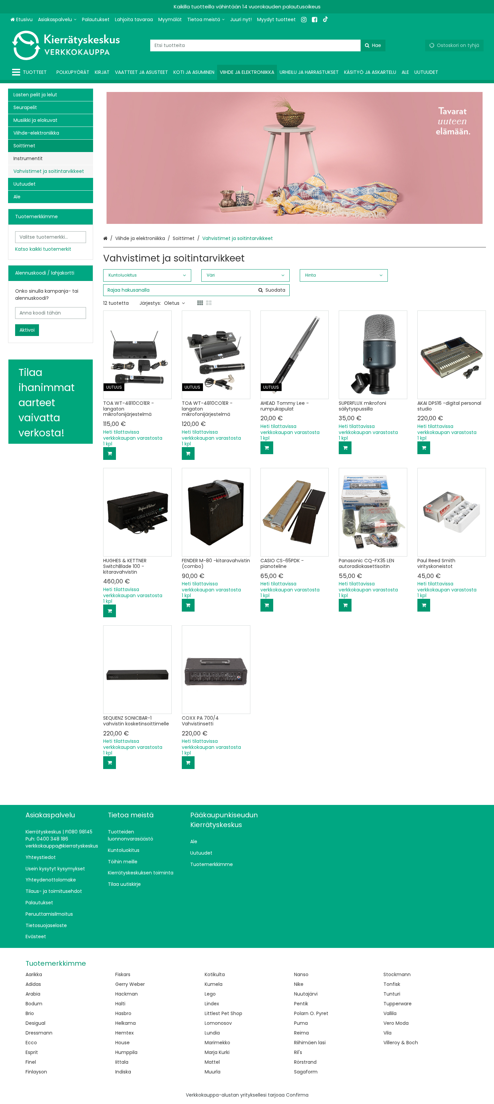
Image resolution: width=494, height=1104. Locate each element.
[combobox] (267, 45)
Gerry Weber (130, 984)
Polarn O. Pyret (311, 1013)
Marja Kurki (217, 1052)
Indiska (123, 1071)
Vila (387, 1032)
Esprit (32, 1052)
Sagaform (306, 1071)
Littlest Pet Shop (223, 1013)
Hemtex (124, 1032)
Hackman (126, 994)
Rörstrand (305, 1062)
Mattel (212, 1062)
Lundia (212, 1032)
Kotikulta (215, 974)
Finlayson (36, 1071)
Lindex (212, 1003)
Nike (298, 984)
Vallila (390, 1013)
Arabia (33, 994)
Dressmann (39, 1032)
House (122, 1042)
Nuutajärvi (306, 994)
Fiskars (122, 974)
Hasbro (123, 1013)
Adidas (33, 984)
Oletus (171, 303)
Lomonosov (218, 1023)
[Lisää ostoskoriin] (109, 453)
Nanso (301, 974)
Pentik (301, 1003)
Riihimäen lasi (310, 1042)
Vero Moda (396, 1023)
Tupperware (397, 1003)
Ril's (298, 1052)
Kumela (213, 984)
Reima (301, 1032)
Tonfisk (391, 984)
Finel (31, 1062)
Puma (301, 1023)
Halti (120, 1003)
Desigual (35, 1023)
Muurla (212, 1071)
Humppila (126, 1052)
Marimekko (217, 1042)
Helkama (125, 1023)
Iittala (121, 1062)
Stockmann (397, 974)
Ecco (31, 1042)
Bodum (34, 1003)
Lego (210, 994)
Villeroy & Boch (400, 1042)
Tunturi (391, 994)
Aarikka (34, 974)
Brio (30, 1013)
